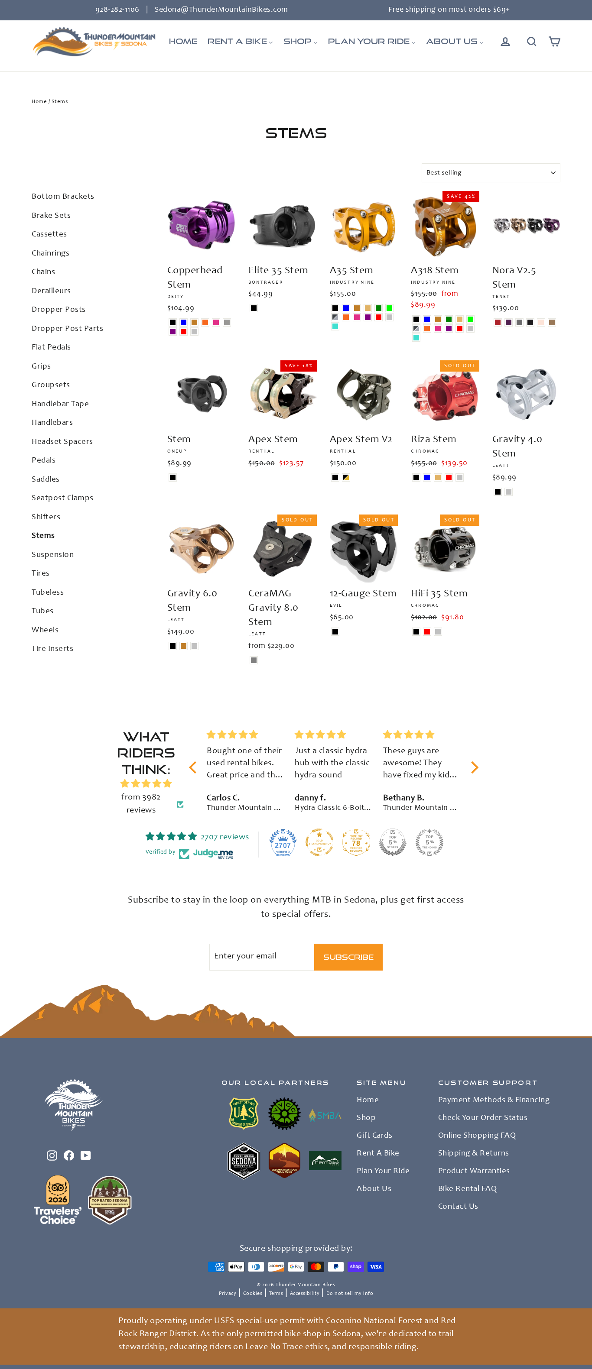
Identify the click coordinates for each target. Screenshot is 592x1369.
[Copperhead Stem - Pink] (216, 322)
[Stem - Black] (172, 477)
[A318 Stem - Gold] (459, 319)
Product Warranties (474, 1171)
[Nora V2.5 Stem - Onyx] (530, 322)
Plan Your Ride (383, 1171)
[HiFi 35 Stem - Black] (416, 631)
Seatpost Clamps (63, 498)
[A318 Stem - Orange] (427, 328)
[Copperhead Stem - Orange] (205, 322)
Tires (41, 574)
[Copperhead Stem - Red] (183, 331)
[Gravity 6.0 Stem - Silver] (194, 646)
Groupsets (51, 385)
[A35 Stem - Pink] (357, 317)
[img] (146, 784)
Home (39, 102)
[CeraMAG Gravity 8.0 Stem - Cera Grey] (253, 660)
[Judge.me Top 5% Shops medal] (393, 842)
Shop (366, 1118)
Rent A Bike (378, 1154)
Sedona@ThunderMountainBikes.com (221, 10)
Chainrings (50, 253)
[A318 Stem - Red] (459, 328)
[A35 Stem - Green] (378, 308)
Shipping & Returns (473, 1154)
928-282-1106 (117, 10)
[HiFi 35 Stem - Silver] (438, 631)
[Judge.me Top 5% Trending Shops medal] (429, 842)
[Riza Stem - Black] (416, 477)
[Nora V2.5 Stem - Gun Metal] (519, 322)
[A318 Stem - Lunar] (416, 328)
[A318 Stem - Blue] (427, 319)
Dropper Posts (59, 310)
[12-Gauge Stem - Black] (335, 631)
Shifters (46, 517)
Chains (43, 272)
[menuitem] (183, 41)
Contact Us (458, 1207)
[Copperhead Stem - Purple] (172, 331)
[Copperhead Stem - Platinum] (227, 322)
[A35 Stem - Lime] (389, 308)
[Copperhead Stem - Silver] (194, 331)
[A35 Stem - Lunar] (335, 317)
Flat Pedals (51, 347)
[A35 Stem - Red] (378, 317)
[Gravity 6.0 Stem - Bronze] (183, 646)
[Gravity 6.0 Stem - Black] (172, 646)
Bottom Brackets (63, 197)
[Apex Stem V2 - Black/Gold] (346, 477)
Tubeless (48, 593)
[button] (195, 767)
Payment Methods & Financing (494, 1100)
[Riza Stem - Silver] (459, 477)
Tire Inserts (52, 649)
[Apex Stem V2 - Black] (335, 477)
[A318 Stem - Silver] (470, 328)
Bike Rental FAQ (467, 1189)
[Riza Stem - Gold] (438, 477)
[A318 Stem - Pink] (438, 328)
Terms (276, 1293)
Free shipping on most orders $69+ (449, 10)
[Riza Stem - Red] (448, 477)
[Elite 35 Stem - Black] (253, 308)
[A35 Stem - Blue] (346, 308)
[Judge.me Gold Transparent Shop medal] (319, 842)
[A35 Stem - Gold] (367, 308)
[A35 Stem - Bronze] (357, 308)
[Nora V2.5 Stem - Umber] (552, 322)
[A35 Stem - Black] (335, 308)
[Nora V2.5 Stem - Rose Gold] (541, 322)
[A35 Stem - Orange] (346, 317)
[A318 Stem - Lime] (470, 319)
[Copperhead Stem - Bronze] (194, 322)
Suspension (53, 555)
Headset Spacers (62, 442)
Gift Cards (374, 1136)
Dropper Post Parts (67, 329)
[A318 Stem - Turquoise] (416, 337)
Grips (41, 366)
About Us (374, 1189)
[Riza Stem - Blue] (427, 477)
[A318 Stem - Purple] (448, 328)
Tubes (43, 611)
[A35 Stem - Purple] (367, 317)
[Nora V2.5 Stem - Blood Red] (497, 322)
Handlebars (52, 423)
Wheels (45, 630)
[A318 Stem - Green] (448, 319)
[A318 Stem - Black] (416, 319)
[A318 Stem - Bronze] (438, 319)
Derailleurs (51, 291)
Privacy (228, 1293)
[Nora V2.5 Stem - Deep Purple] (508, 322)
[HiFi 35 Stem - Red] (427, 631)
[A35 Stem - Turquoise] (335, 326)
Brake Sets (51, 216)
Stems (43, 536)
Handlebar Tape (60, 404)
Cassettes (49, 234)
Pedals (43, 460)
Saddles (46, 480)
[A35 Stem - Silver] (389, 317)
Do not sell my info (350, 1293)
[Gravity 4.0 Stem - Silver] (508, 491)
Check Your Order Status (483, 1118)
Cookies (253, 1293)
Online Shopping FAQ (477, 1136)
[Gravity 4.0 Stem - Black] (497, 491)
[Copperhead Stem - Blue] (183, 322)
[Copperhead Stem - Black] (172, 322)
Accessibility (305, 1293)
